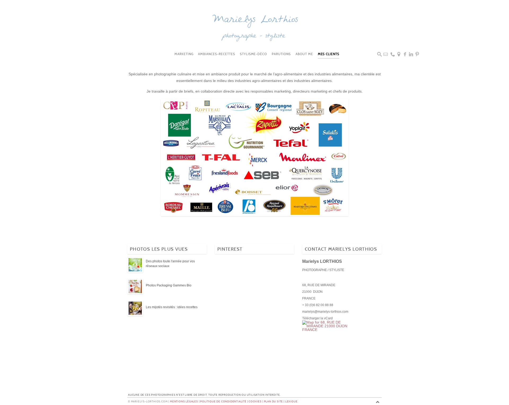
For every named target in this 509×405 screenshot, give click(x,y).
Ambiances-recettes (216, 54)
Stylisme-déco (253, 54)
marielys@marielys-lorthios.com (325, 311)
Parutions (281, 54)
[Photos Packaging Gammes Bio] (135, 286)
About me (304, 54)
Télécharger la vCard (317, 318)
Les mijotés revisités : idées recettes (172, 307)
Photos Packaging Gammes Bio (168, 285)
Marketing (184, 54)
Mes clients (329, 54)
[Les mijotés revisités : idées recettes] (135, 308)
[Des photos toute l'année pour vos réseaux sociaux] (135, 265)
